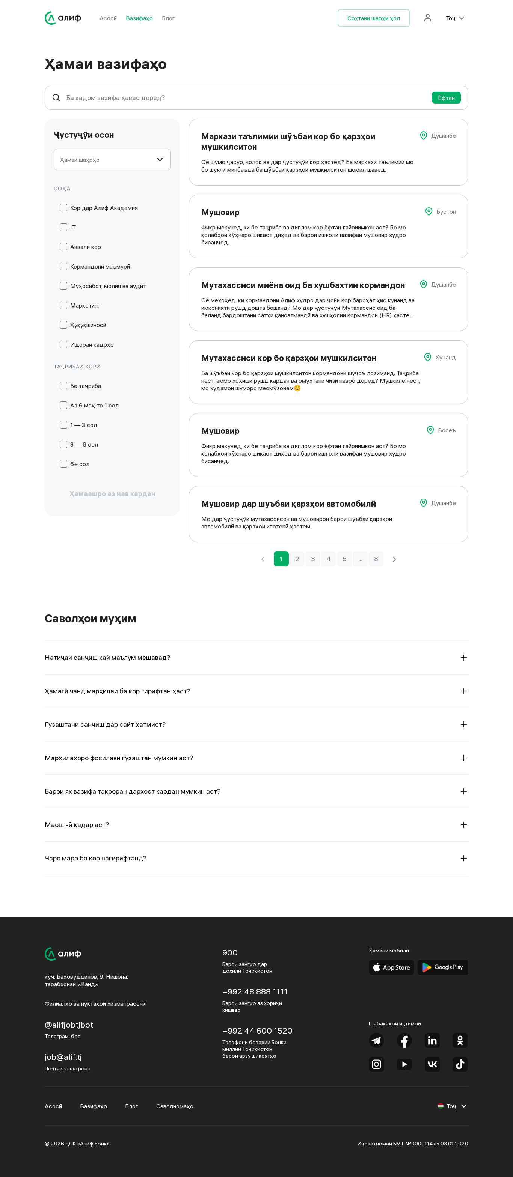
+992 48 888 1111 (255, 991)
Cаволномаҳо (174, 1106)
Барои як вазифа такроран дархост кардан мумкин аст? (133, 791)
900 (230, 952)
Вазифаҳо (139, 18)
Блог (168, 18)
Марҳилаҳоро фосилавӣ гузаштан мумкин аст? (119, 757)
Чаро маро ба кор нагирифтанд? (96, 858)
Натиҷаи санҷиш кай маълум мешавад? (107, 657)
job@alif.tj (63, 1057)
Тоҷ (451, 18)
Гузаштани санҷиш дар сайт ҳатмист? (105, 724)
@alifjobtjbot (69, 1024)
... (360, 559)
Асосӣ (108, 18)
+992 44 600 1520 (257, 1030)
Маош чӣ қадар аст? (77, 824)
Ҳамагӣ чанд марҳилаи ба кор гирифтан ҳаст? (118, 691)
